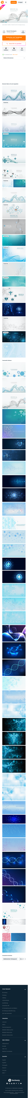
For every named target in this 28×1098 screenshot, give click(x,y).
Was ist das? (15, 54)
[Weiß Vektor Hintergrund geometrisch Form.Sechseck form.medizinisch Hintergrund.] (13, 377)
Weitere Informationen (8, 57)
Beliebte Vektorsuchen (7, 1052)
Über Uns (4, 1071)
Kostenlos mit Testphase (14, 37)
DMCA (3, 1047)
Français (4, 1093)
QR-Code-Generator (7, 1036)
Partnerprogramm (6, 1050)
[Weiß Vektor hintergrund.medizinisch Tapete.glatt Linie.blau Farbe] (13, 203)
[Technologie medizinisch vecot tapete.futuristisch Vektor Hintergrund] (13, 123)
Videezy (4, 1020)
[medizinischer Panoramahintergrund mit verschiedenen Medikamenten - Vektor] (6, 951)
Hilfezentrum (5, 1066)
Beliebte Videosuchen (7, 1058)
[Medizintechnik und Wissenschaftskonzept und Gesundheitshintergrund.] (13, 344)
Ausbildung (5, 1026)
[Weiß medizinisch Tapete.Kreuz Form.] (13, 918)
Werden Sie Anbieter (7, 1074)
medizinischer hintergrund (10, 982)
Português (4, 1088)
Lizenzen (4, 1045)
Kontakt (4, 1069)
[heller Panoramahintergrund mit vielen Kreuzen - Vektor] (11, 936)
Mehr (3, 1095)
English (4, 1083)
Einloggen (20, 2)
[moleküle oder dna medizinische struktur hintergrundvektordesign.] (7, 183)
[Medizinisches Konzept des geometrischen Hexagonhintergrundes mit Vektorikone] (13, 289)
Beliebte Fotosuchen (7, 1055)
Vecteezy (4, 1018)
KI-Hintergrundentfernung (8, 1033)
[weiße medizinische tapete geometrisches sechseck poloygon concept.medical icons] (13, 302)
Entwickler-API (5, 1028)
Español (4, 1085)
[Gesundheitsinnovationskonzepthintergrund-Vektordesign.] (13, 262)
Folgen (23, 32)
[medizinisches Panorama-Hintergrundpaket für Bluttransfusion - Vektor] (13, 943)
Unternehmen (5, 1023)
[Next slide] (22, 982)
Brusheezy (4, 1015)
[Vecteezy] (2, 2)
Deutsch (4, 1090)
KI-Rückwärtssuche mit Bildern (9, 1031)
